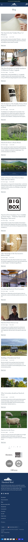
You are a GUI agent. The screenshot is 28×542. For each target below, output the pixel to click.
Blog (2, 502)
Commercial (3, 509)
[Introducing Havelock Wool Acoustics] (14, 278)
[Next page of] (20, 446)
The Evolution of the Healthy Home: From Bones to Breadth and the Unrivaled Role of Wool (14, 105)
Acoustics (3, 511)
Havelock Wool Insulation (13, 529)
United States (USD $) (13, 527)
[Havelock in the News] (14, 419)
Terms (2, 532)
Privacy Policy (6, 532)
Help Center (3, 516)
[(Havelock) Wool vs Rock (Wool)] (14, 132)
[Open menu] (1, 4)
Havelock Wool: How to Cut (9, 323)
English (3, 527)
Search (2, 535)
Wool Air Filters (17, 1)
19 (17, 446)
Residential (3, 506)
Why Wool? (3, 497)
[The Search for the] (14, 22)
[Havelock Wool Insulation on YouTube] (6, 494)
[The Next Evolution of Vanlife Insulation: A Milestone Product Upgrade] (14, 57)
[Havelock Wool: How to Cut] (14, 312)
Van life (2, 513)
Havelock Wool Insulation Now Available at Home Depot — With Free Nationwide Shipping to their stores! (13, 216)
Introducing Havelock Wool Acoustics (12, 289)
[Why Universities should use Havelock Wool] (14, 382)
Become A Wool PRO (5, 504)
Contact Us (3, 518)
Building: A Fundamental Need (10, 358)
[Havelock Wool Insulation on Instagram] (4, 494)
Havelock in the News (7, 430)
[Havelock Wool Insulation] (14, 4)
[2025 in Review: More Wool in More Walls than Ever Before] (14, 167)
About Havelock (4, 499)
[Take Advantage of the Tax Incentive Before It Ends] (14, 242)
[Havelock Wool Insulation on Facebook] (1, 494)
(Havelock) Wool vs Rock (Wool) (11, 142)
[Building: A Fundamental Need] (14, 347)
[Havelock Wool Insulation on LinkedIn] (8, 494)
